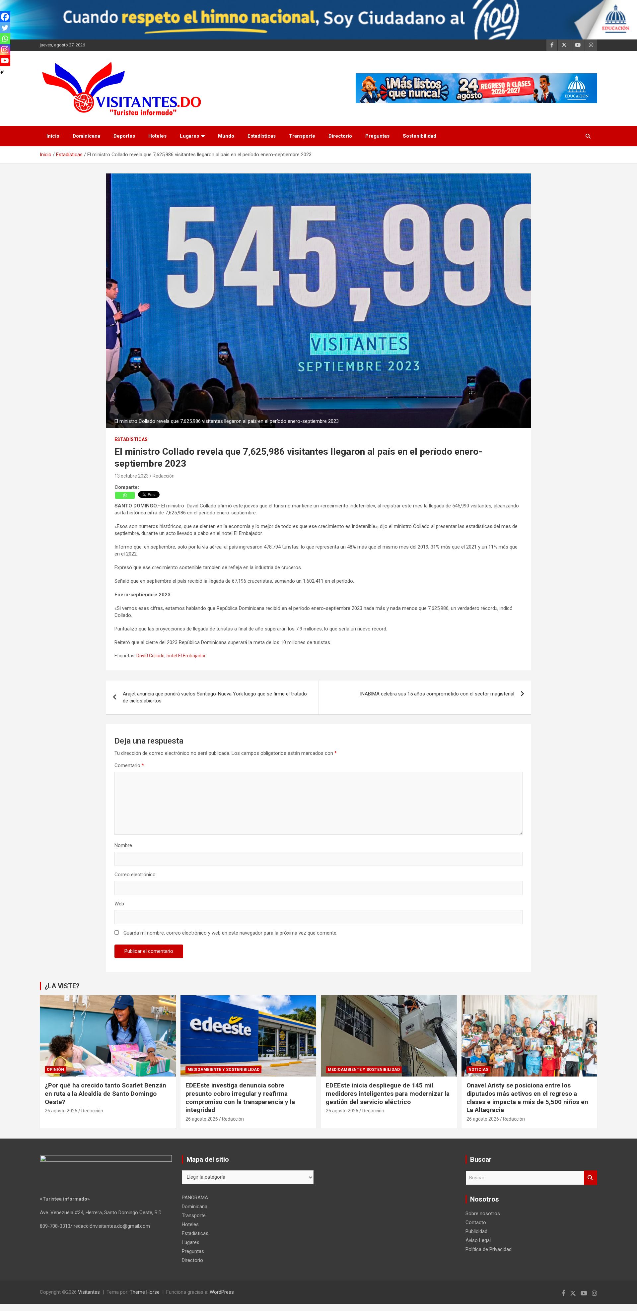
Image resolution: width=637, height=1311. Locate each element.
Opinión (55, 1069)
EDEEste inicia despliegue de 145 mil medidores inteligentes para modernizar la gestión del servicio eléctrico (388, 1093)
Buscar (590, 1177)
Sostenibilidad (419, 136)
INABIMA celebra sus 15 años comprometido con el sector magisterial (437, 694)
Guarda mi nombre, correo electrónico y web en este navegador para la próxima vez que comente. (230, 933)
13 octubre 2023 (131, 476)
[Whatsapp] (125, 495)
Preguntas (377, 136)
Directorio (340, 136)
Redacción (164, 476)
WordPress (222, 1292)
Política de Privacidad (488, 1249)
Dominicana (86, 136)
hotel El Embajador (186, 655)
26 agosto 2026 (61, 1110)
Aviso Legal (478, 1240)
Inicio (52, 136)
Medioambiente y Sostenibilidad (223, 1069)
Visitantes (89, 1292)
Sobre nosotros (482, 1213)
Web (119, 904)
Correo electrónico (135, 875)
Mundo (226, 136)
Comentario (129, 765)
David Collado (150, 655)
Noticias (478, 1069)
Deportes (124, 136)
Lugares (189, 136)
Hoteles (157, 136)
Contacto (475, 1222)
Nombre (123, 845)
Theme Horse (145, 1292)
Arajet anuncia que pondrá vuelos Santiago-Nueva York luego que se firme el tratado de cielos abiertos (215, 697)
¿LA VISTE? (62, 986)
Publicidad (476, 1231)
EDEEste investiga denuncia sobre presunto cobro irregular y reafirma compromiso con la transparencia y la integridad (240, 1098)
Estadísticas (262, 136)
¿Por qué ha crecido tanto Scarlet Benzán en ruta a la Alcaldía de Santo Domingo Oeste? (105, 1093)
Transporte (302, 136)
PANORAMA (195, 1198)
